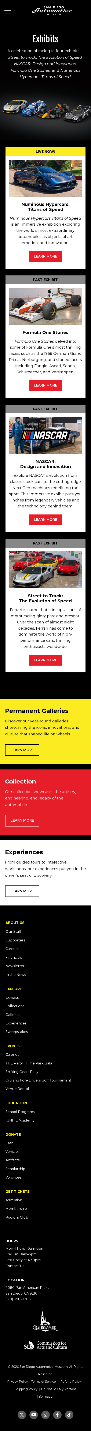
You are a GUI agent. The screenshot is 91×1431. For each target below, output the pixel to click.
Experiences (16, 1023)
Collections (15, 1006)
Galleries (13, 1015)
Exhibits (12, 998)
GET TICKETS (18, 1192)
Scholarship (15, 1169)
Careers (12, 949)
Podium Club (17, 1217)
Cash (10, 1143)
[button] (7, 11)
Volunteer (14, 1177)
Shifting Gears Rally (22, 1072)
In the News (16, 975)
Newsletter (15, 966)
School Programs (20, 1112)
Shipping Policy (25, 1389)
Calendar (13, 1055)
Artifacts (12, 1160)
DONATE (13, 1135)
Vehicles (12, 1152)
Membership (16, 1209)
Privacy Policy (17, 1382)
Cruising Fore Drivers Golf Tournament (38, 1080)
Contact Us (15, 1266)
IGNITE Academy (20, 1120)
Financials (14, 957)
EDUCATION (16, 1103)
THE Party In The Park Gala (29, 1063)
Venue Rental (17, 1089)
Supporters (15, 940)
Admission (14, 1200)
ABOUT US (15, 923)
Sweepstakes (17, 1032)
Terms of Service (43, 1382)
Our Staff (13, 932)
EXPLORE (14, 989)
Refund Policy (70, 1382)
